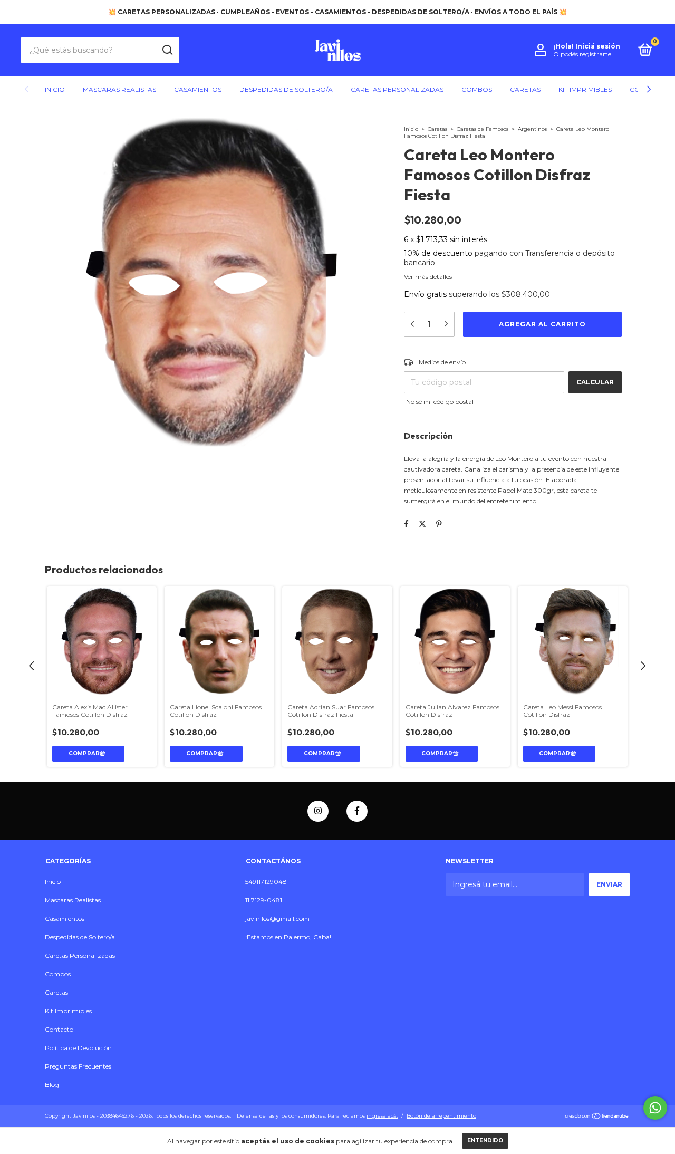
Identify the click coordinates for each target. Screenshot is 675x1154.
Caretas (525, 89)
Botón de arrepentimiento (441, 1115)
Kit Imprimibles (585, 89)
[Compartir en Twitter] (422, 523)
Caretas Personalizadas (397, 89)
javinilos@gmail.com (277, 918)
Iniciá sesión (597, 46)
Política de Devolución (78, 1048)
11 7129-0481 (263, 900)
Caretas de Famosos (482, 129)
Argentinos (532, 129)
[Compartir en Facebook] (406, 523)
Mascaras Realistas (119, 89)
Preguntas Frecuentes (78, 1066)
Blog (52, 1085)
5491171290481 (267, 882)
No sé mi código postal (440, 402)
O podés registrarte (582, 54)
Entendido (485, 1140)
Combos (476, 89)
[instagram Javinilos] (318, 811)
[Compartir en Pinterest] (439, 523)
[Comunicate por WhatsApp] (655, 1108)
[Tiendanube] (597, 1117)
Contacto (59, 1029)
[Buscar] (167, 50)
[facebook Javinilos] (357, 811)
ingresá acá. (382, 1115)
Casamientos (197, 89)
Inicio (55, 89)
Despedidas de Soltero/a (286, 89)
